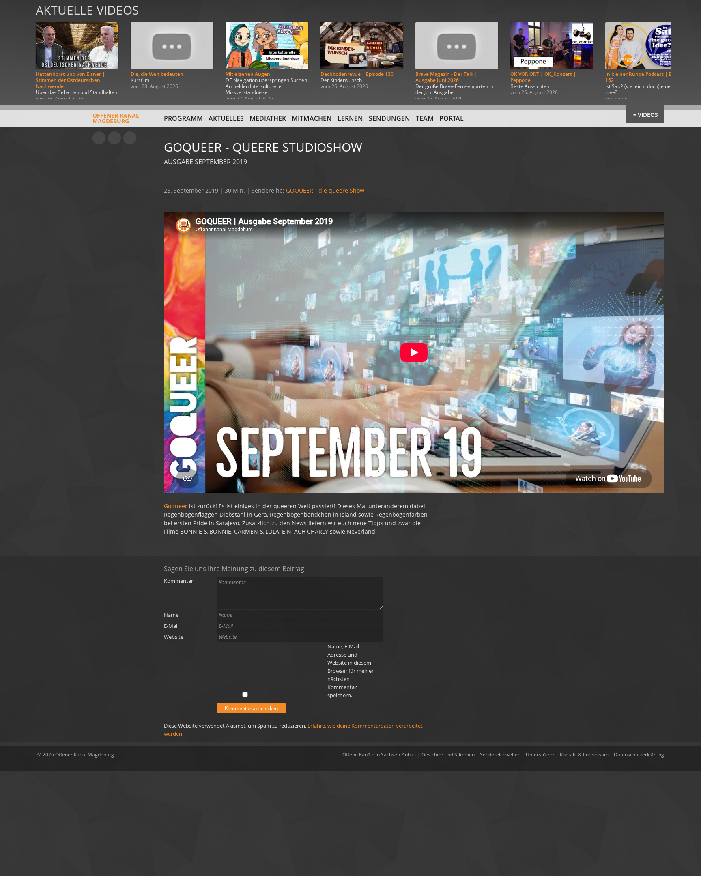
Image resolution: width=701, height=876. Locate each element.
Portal (451, 118)
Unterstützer (540, 754)
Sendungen (389, 118)
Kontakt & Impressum (584, 754)
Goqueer (176, 506)
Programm (183, 118)
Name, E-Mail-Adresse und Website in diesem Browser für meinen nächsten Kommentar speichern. (351, 671)
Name (171, 614)
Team (425, 118)
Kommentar (178, 580)
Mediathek (267, 118)
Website (173, 636)
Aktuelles (226, 118)
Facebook (114, 137)
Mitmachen (312, 118)
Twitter (129, 137)
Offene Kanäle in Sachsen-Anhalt (379, 754)
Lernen (350, 118)
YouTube (98, 137)
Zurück (15, 50)
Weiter (685, 50)
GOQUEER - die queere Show (325, 190)
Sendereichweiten (500, 754)
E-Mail (171, 625)
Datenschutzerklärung (639, 754)
